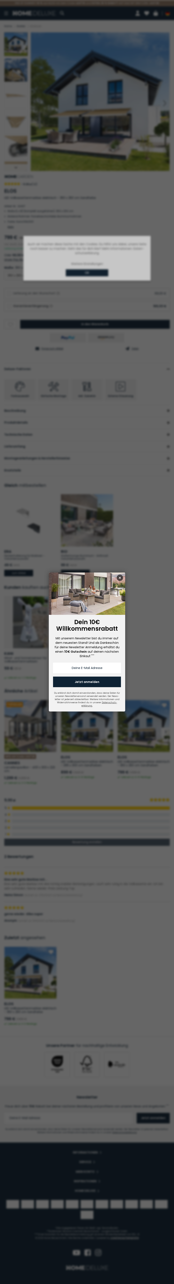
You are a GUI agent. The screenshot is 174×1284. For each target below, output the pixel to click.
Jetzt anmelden (87, 682)
